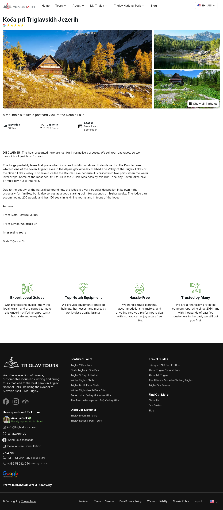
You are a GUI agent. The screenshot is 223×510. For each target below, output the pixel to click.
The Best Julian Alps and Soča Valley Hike (95, 400)
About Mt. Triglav (158, 375)
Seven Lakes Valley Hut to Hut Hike (91, 395)
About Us (154, 400)
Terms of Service (104, 501)
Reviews (84, 501)
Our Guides (155, 405)
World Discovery (40, 485)
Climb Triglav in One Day (85, 370)
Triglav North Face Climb (85, 385)
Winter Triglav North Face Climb (89, 390)
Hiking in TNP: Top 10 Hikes (164, 365)
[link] (31, 433)
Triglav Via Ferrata (159, 385)
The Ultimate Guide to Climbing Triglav (171, 380)
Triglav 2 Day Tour (81, 365)
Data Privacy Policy (131, 501)
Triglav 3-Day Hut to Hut (84, 375)
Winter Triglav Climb (82, 380)
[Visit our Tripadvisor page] (25, 401)
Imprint (198, 501)
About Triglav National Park (164, 370)
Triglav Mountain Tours (84, 415)
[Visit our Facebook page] (6, 401)
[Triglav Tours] (31, 362)
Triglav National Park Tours (86, 420)
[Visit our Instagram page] (16, 401)
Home (46, 5)
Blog (154, 5)
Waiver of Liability (157, 501)
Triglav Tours (28, 501)
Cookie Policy (181, 501)
